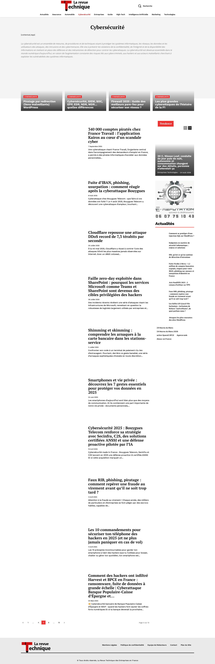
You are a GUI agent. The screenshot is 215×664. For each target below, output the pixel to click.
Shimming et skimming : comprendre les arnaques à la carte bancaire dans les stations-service (117, 336)
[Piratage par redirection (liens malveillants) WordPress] (41, 86)
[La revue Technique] (41, 647)
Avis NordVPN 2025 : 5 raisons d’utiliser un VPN (179, 283)
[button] (144, 6)
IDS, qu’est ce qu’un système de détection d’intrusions (181, 256)
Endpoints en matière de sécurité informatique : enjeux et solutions (179, 245)
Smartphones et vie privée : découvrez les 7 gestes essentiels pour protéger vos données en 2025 (117, 386)
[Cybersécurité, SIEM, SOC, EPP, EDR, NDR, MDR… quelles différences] (85, 86)
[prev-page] (23, 622)
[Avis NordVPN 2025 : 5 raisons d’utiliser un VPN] (161, 284)
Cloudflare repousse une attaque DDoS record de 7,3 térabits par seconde (117, 236)
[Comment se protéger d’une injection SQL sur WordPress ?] (161, 235)
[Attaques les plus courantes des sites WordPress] (161, 319)
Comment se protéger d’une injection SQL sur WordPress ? (181, 234)
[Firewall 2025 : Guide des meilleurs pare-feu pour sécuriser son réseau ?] (129, 86)
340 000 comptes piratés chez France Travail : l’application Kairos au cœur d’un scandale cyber (114, 135)
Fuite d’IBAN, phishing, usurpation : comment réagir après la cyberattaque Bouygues (116, 186)
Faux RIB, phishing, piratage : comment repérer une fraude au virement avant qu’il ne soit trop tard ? (117, 486)
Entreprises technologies (168, 172)
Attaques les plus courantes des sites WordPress (180, 318)
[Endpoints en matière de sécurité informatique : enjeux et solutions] (161, 245)
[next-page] (64, 622)
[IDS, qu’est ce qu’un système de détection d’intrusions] (161, 256)
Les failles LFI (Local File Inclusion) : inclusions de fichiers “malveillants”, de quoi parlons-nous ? (180, 307)
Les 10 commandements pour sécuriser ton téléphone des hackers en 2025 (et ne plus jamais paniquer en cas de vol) (115, 536)
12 (59, 622)
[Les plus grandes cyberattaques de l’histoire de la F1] (173, 86)
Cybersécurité (30, 97)
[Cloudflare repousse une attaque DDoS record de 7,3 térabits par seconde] (53, 243)
